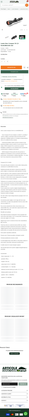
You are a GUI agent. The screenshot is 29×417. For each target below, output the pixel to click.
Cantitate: (3, 58)
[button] (24, 30)
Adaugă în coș (12, 67)
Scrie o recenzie (14, 353)
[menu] (1, 2)
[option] (7, 37)
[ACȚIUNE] (27, 67)
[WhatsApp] (26, 414)
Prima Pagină (3, 9)
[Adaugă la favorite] (24, 67)
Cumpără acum (14, 71)
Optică (9, 9)
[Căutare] (14, 5)
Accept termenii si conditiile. (9, 387)
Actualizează (14, 88)
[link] (7, 306)
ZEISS (6, 48)
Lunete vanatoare (15, 9)
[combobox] (13, 5)
